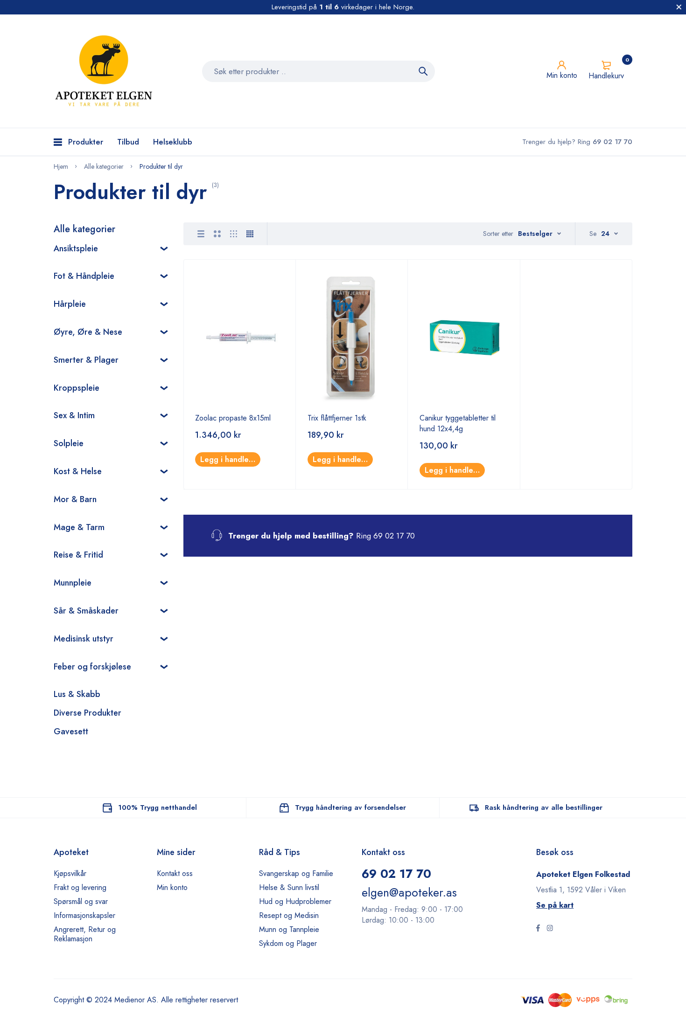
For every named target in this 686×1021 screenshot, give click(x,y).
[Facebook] (538, 929)
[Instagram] (549, 929)
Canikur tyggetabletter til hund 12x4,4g (458, 423)
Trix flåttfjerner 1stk (337, 418)
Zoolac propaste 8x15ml (233, 418)
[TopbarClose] (679, 7)
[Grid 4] (249, 233)
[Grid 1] (200, 233)
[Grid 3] (233, 233)
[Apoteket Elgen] (105, 71)
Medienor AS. (136, 999)
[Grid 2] (217, 233)
